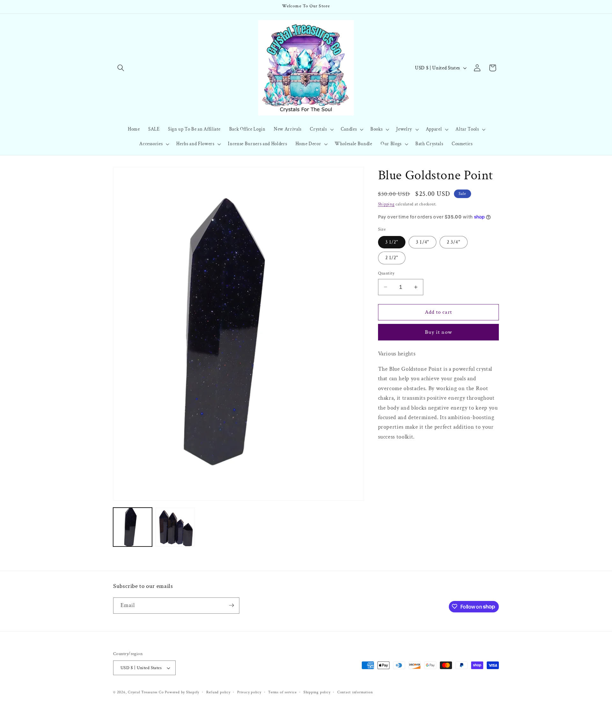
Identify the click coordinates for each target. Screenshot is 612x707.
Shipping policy (317, 692)
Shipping (386, 204)
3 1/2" (391, 242)
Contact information (355, 692)
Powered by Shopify (182, 692)
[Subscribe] (231, 605)
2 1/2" (391, 257)
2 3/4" (453, 242)
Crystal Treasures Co (146, 692)
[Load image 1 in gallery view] (132, 527)
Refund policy (218, 692)
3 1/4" (422, 242)
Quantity (386, 273)
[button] (120, 67)
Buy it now (438, 331)
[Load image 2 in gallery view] (175, 527)
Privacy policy (249, 692)
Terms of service (282, 692)
